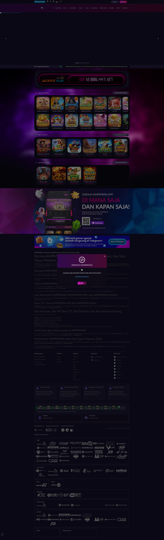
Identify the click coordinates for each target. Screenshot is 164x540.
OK (82, 283)
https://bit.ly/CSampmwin (82, 276)
